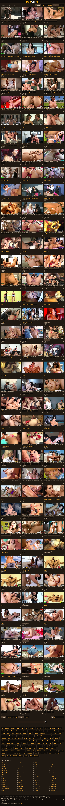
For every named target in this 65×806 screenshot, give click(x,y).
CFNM (45, 410)
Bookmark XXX (5, 762)
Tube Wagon (4, 778)
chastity (2, 304)
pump (5, 92)
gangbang (8, 56)
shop (35, 304)
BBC (55, 286)
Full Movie (57, 735)
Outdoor (39, 745)
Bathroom (59, 728)
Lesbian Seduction (11, 743)
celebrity (60, 92)
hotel (13, 74)
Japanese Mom (32, 740)
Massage (24, 743)
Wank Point (37, 768)
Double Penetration (11, 735)
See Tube (20, 762)
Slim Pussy (37, 766)
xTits (23, 23)
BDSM (9, 21)
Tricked (36, 753)
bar (12, 56)
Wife (31, 755)
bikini (55, 56)
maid (37, 517)
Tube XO (52, 770)
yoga (26, 92)
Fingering (46, 735)
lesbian (53, 269)
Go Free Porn (53, 768)
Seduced (12, 750)
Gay (9, 738)
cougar (24, 180)
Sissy (23, 750)
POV (26, 56)
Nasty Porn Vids (32, 1)
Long (62, 5)
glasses (34, 92)
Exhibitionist (24, 735)
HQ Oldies (20, 782)
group (15, 21)
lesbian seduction (26, 393)
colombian (34, 74)
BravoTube (45, 696)
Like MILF (52, 776)
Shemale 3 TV (21, 788)
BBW (7, 730)
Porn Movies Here (22, 768)
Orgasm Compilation (31, 745)
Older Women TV (5, 774)
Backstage (52, 728)
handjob (49, 198)
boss (23, 127)
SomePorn (24, 94)
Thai (24, 753)
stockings (33, 410)
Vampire (50, 753)
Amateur (13, 728)
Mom (55, 743)
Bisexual (35, 730)
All (55, 5)
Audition (46, 728)
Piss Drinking (4, 748)
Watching (9, 755)
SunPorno (2, 147)
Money (59, 743)
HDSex (23, 76)
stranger (31, 322)
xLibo (36, 778)
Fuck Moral (37, 770)
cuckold (2, 251)
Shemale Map (53, 786)
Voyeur (3, 755)
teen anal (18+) (3, 711)
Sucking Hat (20, 778)
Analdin (2, 129)
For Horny (52, 782)
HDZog (23, 342)
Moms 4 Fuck (53, 788)
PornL (45, 289)
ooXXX (23, 395)
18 (2, 728)
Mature (38, 743)
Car (45, 730)
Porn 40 (3, 790)
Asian (22, 728)
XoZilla (2, 324)
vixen (2, 641)
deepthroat (53, 534)
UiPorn (45, 501)
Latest (44, 5)
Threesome (29, 753)
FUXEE (3, 784)
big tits (29, 109)
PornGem (2, 41)
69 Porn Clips (53, 766)
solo (30, 357)
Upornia (23, 218)
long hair (45, 446)
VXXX (44, 165)
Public (34, 748)
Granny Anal (31, 738)
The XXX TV (53, 778)
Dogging (3, 735)
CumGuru (4, 764)
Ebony (19, 735)
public (2, 21)
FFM (12, 21)
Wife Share (36, 755)
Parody (45, 745)
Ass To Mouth (39, 728)
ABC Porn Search (5, 788)
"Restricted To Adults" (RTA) (16, 802)
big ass (36, 21)
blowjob (29, 56)
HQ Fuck (36, 790)
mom (23, 21)
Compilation (18, 733)
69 (1, 375)
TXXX (1, 448)
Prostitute (28, 748)
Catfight (55, 730)
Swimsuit (55, 750)
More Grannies (37, 772)
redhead (2, 233)
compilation (56, 74)
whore (54, 357)
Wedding (21, 755)
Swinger (61, 750)
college (33, 56)
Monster (3, 745)
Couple (30, 733)
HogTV (45, 76)
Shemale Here (37, 776)
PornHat (23, 271)
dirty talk (49, 92)
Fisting (51, 735)
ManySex (2, 661)
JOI (47, 740)
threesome (37, 109)
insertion (16, 109)
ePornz (19, 764)
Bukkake (40, 730)
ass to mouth (46, 127)
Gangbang (4, 738)
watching (2, 428)
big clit (51, 145)
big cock (9, 74)
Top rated (50, 5)
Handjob (38, 738)
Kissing (55, 740)
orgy (18, 21)
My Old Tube (37, 788)
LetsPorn (2, 165)
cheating (2, 145)
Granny (25, 738)
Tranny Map (53, 774)
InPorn (23, 643)
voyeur (18, 56)
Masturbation (31, 743)
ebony (49, 534)
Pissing (10, 748)
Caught (61, 730)
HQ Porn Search (54, 784)
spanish (58, 56)
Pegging (55, 745)
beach (49, 56)
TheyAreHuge (46, 41)
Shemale (18, 750)
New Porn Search (5, 770)
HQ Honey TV (37, 786)
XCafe (45, 342)
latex (49, 286)
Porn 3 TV (4, 782)
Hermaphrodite (45, 738)
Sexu (44, 23)
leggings (30, 92)
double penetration (35, 198)
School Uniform (5, 750)
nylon (23, 357)
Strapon (45, 750)
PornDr (23, 165)
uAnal (23, 200)
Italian (9, 740)
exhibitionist (3, 56)
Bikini (30, 730)
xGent (36, 774)
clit (44, 145)
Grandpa (20, 738)
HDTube (2, 94)
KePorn (2, 466)
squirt (32, 21)
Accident (7, 728)
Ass (26, 728)
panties (47, 145)
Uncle (45, 753)
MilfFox (2, 200)
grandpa (39, 21)
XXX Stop (53, 762)
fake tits (48, 109)
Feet (37, 735)
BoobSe (2, 112)
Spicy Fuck (20, 766)
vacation (9, 145)
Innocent (57, 738)
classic (24, 375)
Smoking (28, 750)
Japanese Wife (41, 740)
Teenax (20, 784)
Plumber (16, 748)
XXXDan (45, 147)
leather (45, 304)
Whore (26, 755)
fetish (48, 357)
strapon (45, 162)
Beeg (1, 23)
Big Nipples (24, 730)
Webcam (15, 755)
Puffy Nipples (40, 748)
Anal (18, 728)
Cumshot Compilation (52, 733)
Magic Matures (21, 774)
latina (26, 74)
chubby (54, 198)
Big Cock (18, 730)
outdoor (45, 56)
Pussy (47, 748)
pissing (45, 21)
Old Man (23, 745)
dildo (9, 109)
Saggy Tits (53, 748)
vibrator (27, 357)
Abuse (22, 803)
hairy (53, 711)
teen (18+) (50, 499)
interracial (28, 145)
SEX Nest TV (37, 762)
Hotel (51, 738)
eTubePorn (20, 780)
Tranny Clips (37, 782)
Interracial (4, 740)
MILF (23, 74)
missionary (32, 269)
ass (37, 410)
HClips (23, 147)
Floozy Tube (4, 768)
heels (23, 92)
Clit (13, 733)
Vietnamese (56, 753)
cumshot (27, 286)
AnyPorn (23, 324)
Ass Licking (32, 728)
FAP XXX (52, 780)
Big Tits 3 (36, 764)
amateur (24, 304)
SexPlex (23, 41)
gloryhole (45, 198)
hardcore (45, 499)
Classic (8, 733)
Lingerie (18, 743)
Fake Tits (32, 735)
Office (18, 745)
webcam (45, 641)
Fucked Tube (5, 786)
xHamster (2, 271)
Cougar (24, 733)
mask (49, 428)
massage (50, 74)
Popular (38, 5)
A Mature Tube (38, 780)
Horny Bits (53, 790)
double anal (28, 198)
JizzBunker (2, 76)
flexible (45, 92)
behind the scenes (4, 286)
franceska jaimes (47, 322)
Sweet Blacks (53, 772)
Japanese (15, 740)
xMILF (2, 430)
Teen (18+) (9, 753)
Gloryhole (14, 738)
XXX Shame (4, 766)
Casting (50, 730)
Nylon (13, 745)
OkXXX (45, 200)
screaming (46, 74)
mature (49, 21)
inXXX (23, 501)
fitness (45, 623)
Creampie (36, 733)
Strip (50, 750)
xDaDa (19, 770)
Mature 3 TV (4, 772)
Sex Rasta (53, 764)
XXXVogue (45, 413)
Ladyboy (61, 740)
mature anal (28, 21)
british (49, 304)
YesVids (45, 377)
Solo (33, 750)
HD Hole (3, 776)
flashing (53, 92)
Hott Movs (20, 776)
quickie (27, 322)
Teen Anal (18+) (17, 753)
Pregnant (22, 748)
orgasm (52, 286)
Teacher (3, 753)
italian (8, 357)
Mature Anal (44, 743)
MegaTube (24, 377)
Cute (60, 733)
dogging (45, 428)
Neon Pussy (20, 790)
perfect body (46, 251)
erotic (57, 92)
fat (5, 676)
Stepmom (39, 750)
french (27, 162)
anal (52, 21)
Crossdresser (43, 733)
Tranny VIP (37, 784)
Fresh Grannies (21, 772)
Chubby (3, 733)
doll (52, 410)
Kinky (51, 740)
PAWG (30, 74)
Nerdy (8, 745)
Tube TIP (4, 780)
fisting (5, 21)
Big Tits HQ (20, 786)
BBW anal (12, 730)
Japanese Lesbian (23, 740)
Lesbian (3, 743)
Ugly (41, 753)
